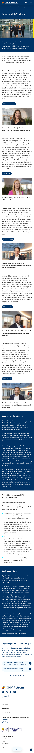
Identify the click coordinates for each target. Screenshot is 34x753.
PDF (30, 663)
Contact (5, 696)
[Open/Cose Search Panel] (26, 2)
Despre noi (14, 7)
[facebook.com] (11, 692)
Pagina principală (5, 7)
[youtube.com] (14, 692)
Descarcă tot (15, 675)
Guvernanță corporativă (25, 7)
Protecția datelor (6, 743)
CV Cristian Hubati (8, 239)
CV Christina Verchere (9, 104)
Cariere (5, 721)
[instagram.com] (7, 692)
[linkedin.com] (3, 692)
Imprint (3, 741)
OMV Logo (4, 2)
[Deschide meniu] (31, 2)
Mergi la (16, 749)
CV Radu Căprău (7, 307)
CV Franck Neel (7, 378)
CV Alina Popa (6, 173)
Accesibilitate (5, 739)
